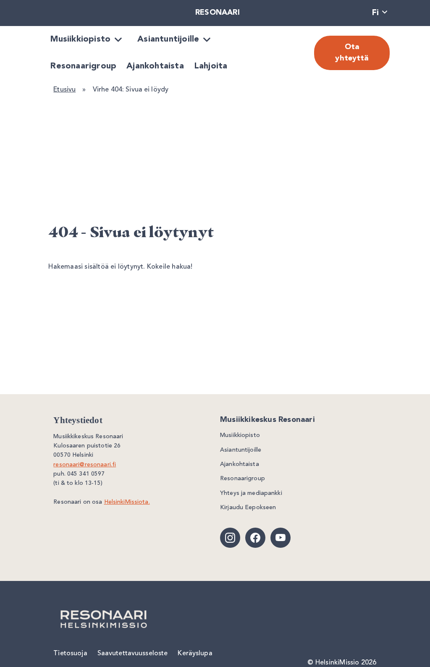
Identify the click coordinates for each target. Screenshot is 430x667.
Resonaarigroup (83, 66)
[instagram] (230, 538)
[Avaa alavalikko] (118, 39)
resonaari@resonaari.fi (84, 465)
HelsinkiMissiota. (127, 502)
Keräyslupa (195, 653)
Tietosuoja (70, 653)
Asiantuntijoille (168, 39)
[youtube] (280, 538)
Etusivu (64, 89)
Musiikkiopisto (80, 39)
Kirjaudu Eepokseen (248, 507)
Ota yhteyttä (351, 52)
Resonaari (217, 12)
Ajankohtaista (155, 66)
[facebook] (255, 538)
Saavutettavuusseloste (132, 653)
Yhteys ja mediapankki (251, 493)
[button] (380, 13)
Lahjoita (211, 66)
